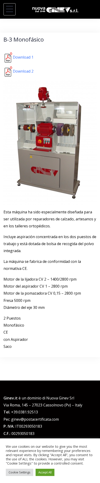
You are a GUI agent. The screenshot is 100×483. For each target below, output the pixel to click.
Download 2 (23, 71)
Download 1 (23, 57)
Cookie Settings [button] (19, 472)
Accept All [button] (45, 472)
